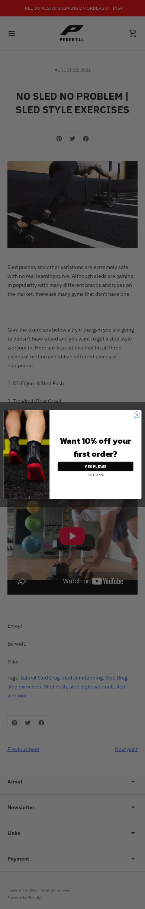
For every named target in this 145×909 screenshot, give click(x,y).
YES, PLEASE (95, 466)
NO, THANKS (95, 475)
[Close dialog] (137, 415)
